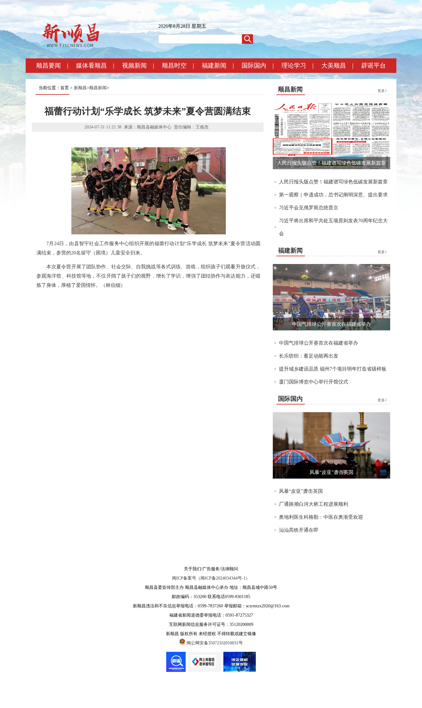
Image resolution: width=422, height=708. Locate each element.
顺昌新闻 (98, 88)
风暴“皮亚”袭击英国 (331, 472)
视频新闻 (134, 65)
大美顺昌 (333, 65)
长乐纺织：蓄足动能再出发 (308, 355)
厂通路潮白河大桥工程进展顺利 (313, 504)
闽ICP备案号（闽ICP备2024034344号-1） (211, 578)
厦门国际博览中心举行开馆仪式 (313, 381)
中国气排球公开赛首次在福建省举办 (331, 324)
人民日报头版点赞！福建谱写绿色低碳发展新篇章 (331, 162)
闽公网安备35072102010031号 (215, 643)
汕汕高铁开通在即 (299, 530)
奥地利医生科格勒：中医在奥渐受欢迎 (321, 517)
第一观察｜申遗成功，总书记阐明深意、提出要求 (333, 194)
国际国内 (254, 65)
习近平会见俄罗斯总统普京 (308, 207)
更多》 (383, 91)
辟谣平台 (373, 65)
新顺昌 (80, 88)
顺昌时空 (174, 65)
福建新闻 (214, 65)
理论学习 (293, 65)
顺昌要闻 (48, 65)
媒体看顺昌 (91, 65)
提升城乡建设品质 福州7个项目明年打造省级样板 (332, 368)
